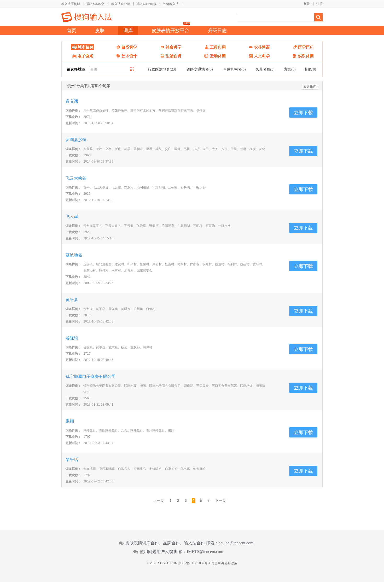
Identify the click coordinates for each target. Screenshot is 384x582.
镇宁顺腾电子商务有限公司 (91, 376)
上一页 (158, 500)
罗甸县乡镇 (76, 139)
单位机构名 (234, 69)
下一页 (220, 500)
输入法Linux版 (146, 4)
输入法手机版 (70, 4)
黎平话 (72, 459)
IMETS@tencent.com (205, 551)
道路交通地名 (200, 69)
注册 (319, 4)
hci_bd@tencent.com (235, 543)
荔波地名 (74, 255)
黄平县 (72, 299)
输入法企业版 (120, 4)
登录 (307, 4)
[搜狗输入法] (86, 17)
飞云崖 (72, 216)
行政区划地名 (162, 69)
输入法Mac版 (96, 4)
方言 (290, 69)
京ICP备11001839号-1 (194, 563)
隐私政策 (231, 563)
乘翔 (70, 421)
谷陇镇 (72, 338)
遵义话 (72, 101)
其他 (310, 69)
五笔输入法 (171, 4)
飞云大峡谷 (76, 178)
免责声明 (217, 563)
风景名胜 (265, 69)
